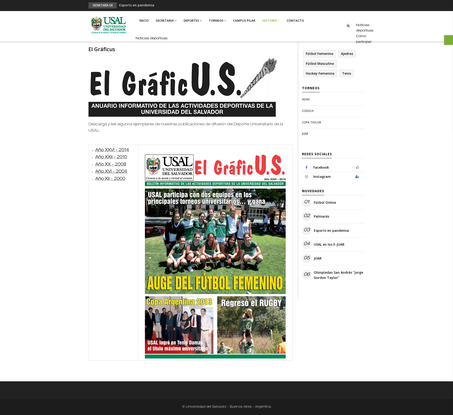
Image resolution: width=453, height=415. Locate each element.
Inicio (144, 20)
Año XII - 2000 (110, 179)
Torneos (216, 20)
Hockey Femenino (320, 73)
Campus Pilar (244, 20)
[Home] (108, 25)
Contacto (295, 20)
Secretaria (165, 20)
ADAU (306, 99)
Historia (270, 20)
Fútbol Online (325, 202)
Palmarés (321, 216)
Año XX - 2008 (110, 165)
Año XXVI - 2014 (112, 150)
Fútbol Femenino (319, 53)
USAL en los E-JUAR (329, 244)
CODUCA (308, 111)
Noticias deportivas (152, 38)
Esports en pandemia (136, 5)
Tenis (346, 73)
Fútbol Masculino (320, 63)
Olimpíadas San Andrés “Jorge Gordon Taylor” (338, 275)
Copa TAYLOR (311, 122)
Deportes (192, 20)
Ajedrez (347, 53)
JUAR (305, 134)
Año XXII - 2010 (111, 157)
